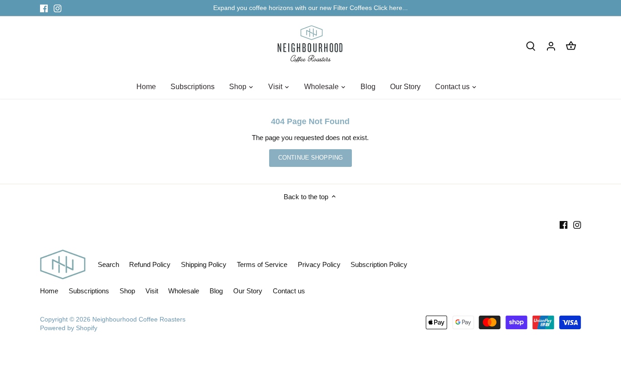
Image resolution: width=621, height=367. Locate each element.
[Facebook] (44, 8)
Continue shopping (310, 157)
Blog (216, 291)
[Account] (551, 45)
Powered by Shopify (68, 328)
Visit (151, 291)
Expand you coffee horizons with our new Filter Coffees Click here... (310, 7)
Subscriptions (89, 291)
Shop (127, 291)
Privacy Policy (319, 264)
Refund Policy (149, 264)
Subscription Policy (379, 264)
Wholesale (183, 291)
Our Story (247, 291)
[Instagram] (57, 8)
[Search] (531, 45)
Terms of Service (262, 264)
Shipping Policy (203, 264)
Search (108, 264)
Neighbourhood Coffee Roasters (138, 319)
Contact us (289, 291)
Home (49, 291)
